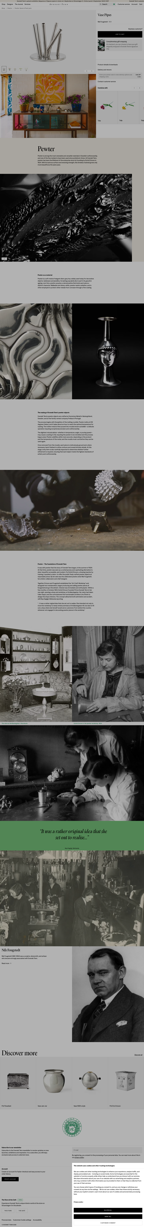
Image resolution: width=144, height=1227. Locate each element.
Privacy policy (78, 1202)
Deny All (108, 1216)
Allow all (108, 1210)
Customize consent (108, 1223)
